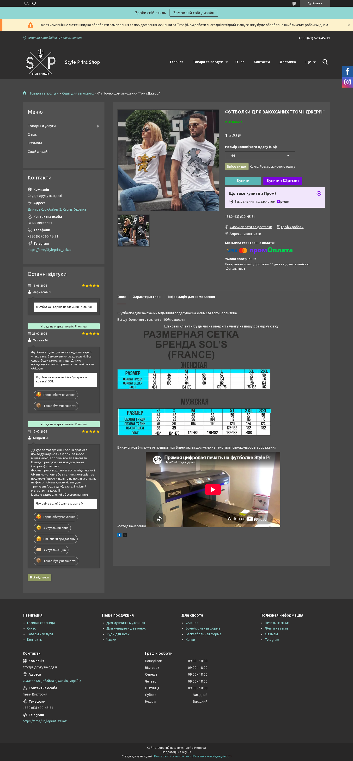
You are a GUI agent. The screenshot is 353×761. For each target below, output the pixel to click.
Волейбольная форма (203, 628)
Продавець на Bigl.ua (176, 752)
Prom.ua (200, 747)
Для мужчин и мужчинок (125, 623)
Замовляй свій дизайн (193, 13)
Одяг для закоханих (78, 93)
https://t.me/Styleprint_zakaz (50, 250)
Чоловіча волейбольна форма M (60, 503)
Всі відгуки (39, 577)
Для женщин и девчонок (126, 628)
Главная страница (41, 623)
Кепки (190, 640)
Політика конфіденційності (212, 756)
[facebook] (119, 536)
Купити (243, 181)
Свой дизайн (38, 151)
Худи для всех (117, 634)
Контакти (262, 62)
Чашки (111, 640)
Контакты (35, 640)
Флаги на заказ (276, 628)
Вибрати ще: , (261, 166)
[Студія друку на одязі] (41, 62)
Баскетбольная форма (203, 634)
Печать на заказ (277, 623)
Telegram (272, 640)
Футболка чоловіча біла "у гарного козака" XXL (61, 379)
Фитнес (192, 623)
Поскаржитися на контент (172, 756)
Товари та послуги (208, 62)
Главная (176, 62)
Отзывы (35, 143)
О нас (239, 62)
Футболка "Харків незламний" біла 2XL (64, 307)
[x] (125, 536)
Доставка (288, 62)
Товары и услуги (42, 126)
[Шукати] (324, 62)
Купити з (274, 181)
